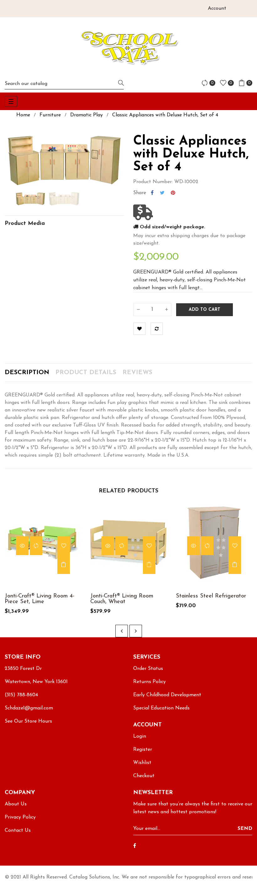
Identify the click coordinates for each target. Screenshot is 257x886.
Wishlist (142, 762)
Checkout (144, 775)
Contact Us (18, 830)
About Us (16, 804)
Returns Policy (149, 681)
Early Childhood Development (167, 695)
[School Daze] (128, 47)
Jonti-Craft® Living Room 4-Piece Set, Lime (39, 599)
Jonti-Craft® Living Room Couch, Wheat (121, 599)
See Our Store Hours (28, 721)
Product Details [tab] (85, 372)
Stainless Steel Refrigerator (211, 596)
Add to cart (204, 309)
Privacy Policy (20, 817)
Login (139, 736)
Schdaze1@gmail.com (29, 708)
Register (142, 749)
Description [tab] (27, 372)
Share (152, 193)
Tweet (162, 193)
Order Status (148, 668)
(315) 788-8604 (21, 695)
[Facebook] (134, 846)
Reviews (137, 372)
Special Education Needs (161, 708)
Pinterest (173, 193)
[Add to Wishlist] (139, 328)
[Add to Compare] (156, 328)
